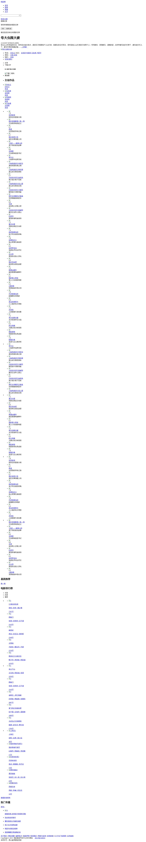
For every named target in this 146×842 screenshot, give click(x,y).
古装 (12, 55)
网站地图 (11, 836)
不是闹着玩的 (13, 294)
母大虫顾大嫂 (13, 318)
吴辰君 (23, 53)
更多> (3, 807)
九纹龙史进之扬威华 (16, 210)
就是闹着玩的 (13, 232)
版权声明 (26, 836)
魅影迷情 (12, 332)
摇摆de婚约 (13, 270)
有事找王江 (13, 240)
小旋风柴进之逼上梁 (16, 184)
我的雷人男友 (13, 278)
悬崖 (10, 129)
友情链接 (50, 836)
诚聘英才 (19, 836)
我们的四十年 (13, 137)
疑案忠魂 (12, 340)
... (24, 47)
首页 (6, 5)
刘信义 (12, 53)
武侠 (15, 55)
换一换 (3, 583)
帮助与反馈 (42, 836)
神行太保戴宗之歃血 (16, 196)
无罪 (10, 204)
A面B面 (11, 286)
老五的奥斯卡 (13, 302)
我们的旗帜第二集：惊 (17, 121)
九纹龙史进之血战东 (16, 177)
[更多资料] (8, 59)
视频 (6, 9)
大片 (6, 12)
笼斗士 (11, 157)
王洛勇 (33, 53)
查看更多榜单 (5, 798)
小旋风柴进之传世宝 (16, 163)
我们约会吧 (13, 262)
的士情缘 (12, 325)
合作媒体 (70, 836)
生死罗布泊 (13, 248)
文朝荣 (11, 151)
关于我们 (4, 836)
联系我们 (34, 836)
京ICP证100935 (40, 838)
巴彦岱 (11, 216)
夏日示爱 (12, 224)
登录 (3, 28)
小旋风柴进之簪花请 (16, 169)
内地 (12, 57)
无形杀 (11, 310)
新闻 (6, 7)
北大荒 (11, 254)
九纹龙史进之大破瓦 (16, 190)
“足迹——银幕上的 (15, 143)
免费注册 (8, 28)
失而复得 (12, 115)
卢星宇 (39, 53)
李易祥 (28, 53)
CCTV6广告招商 (60, 836)
